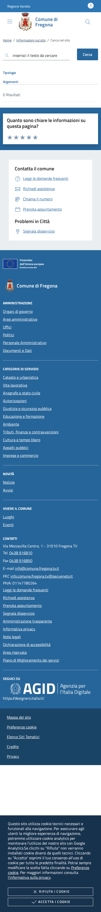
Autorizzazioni (15, 401)
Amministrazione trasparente (27, 621)
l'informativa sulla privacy (29, 877)
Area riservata (15, 652)
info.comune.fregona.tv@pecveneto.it (42, 576)
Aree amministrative (20, 319)
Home (7, 40)
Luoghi (8, 517)
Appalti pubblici (15, 448)
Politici (8, 335)
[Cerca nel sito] (88, 22)
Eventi (8, 525)
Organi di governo (18, 311)
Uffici (7, 327)
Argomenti (10, 81)
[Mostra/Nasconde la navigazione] (10, 21)
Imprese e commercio (20, 455)
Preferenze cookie (22, 727)
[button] (18, 6)
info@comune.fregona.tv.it (37, 568)
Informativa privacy (19, 629)
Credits (13, 746)
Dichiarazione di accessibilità (26, 644)
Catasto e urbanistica (20, 377)
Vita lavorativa (15, 385)
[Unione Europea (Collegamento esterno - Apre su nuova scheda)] (50, 265)
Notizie (9, 482)
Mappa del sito (19, 717)
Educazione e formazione (23, 416)
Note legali (12, 637)
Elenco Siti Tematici (23, 737)
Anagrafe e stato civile (21, 393)
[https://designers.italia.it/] (50, 689)
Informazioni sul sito (31, 40)
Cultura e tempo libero (21, 440)
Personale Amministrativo (24, 343)
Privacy (13, 756)
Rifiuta (54, 891)
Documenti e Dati (17, 350)
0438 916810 (20, 553)
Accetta (54, 901)
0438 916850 (20, 561)
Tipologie (9, 72)
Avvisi (8, 490)
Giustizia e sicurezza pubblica (27, 408)
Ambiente (11, 424)
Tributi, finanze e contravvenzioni (31, 432)
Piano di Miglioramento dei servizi (31, 660)
